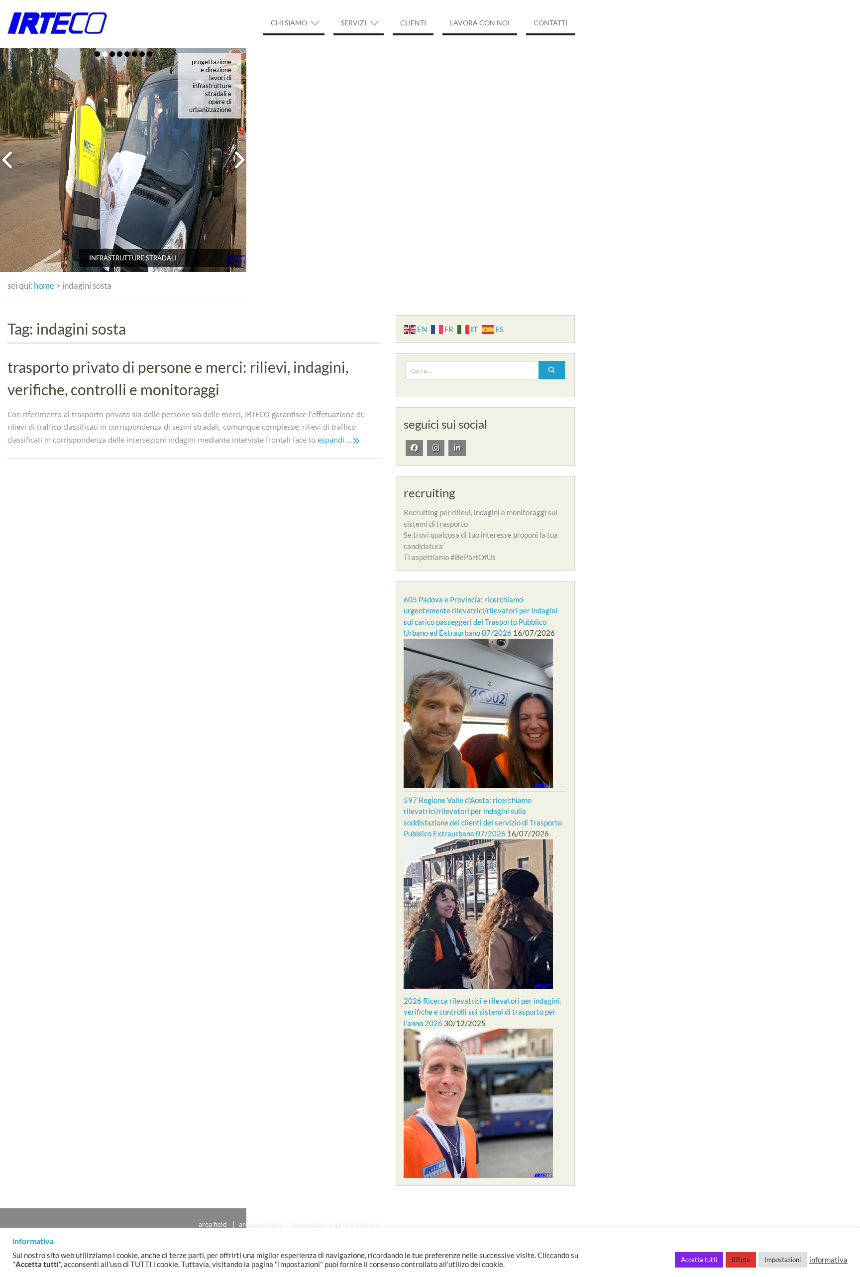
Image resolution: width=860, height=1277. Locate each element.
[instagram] (435, 448)
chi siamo (289, 22)
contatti (550, 22)
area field (213, 1224)
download (308, 1224)
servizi (353, 22)
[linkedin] (457, 448)
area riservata (260, 1224)
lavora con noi (480, 22)
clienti (413, 22)
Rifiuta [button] (741, 1260)
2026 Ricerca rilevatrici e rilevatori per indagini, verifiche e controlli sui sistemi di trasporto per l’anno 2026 (482, 1012)
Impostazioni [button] (782, 1260)
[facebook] (414, 448)
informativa (828, 1260)
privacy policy (357, 1224)
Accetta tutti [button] (699, 1260)
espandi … (335, 440)
